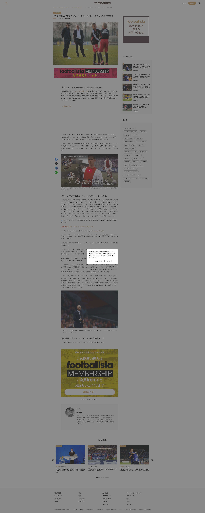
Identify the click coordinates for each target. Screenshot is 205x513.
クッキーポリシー (99, 261)
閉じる (108, 261)
